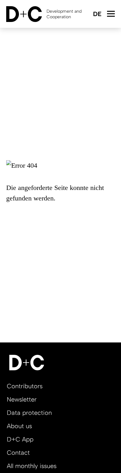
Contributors (25, 386)
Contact (18, 452)
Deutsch (97, 14)
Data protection (29, 412)
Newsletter (22, 399)
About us (19, 426)
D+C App (20, 439)
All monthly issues (31, 466)
